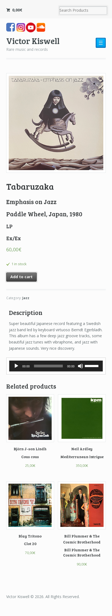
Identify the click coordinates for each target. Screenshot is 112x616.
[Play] (16, 366)
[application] (56, 366)
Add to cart (21, 276)
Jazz (25, 298)
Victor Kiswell (33, 40)
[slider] (92, 365)
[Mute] (80, 366)
